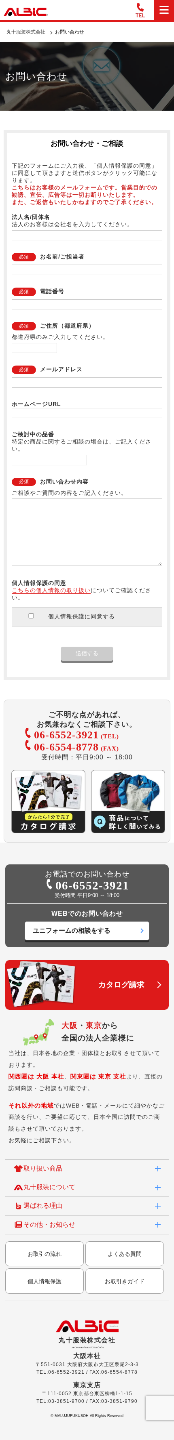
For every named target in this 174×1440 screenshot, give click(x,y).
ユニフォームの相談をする (71, 930)
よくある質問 (125, 1254)
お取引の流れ (45, 1254)
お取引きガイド (124, 1281)
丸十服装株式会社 (25, 32)
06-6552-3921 (66, 735)
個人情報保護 (45, 1281)
